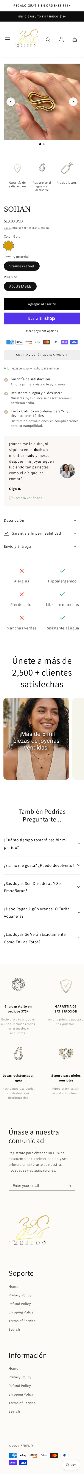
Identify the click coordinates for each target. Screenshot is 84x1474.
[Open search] (48, 39)
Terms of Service (22, 1320)
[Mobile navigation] (8, 39)
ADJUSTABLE (20, 286)
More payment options (42, 331)
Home (13, 1286)
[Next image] (73, 101)
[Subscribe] (70, 1186)
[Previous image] (10, 101)
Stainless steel (21, 266)
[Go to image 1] (40, 144)
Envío (7, 227)
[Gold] (8, 245)
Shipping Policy (21, 1312)
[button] (74, 39)
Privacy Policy (20, 1295)
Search (14, 1329)
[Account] (61, 39)
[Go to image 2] (44, 144)
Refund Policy (20, 1303)
